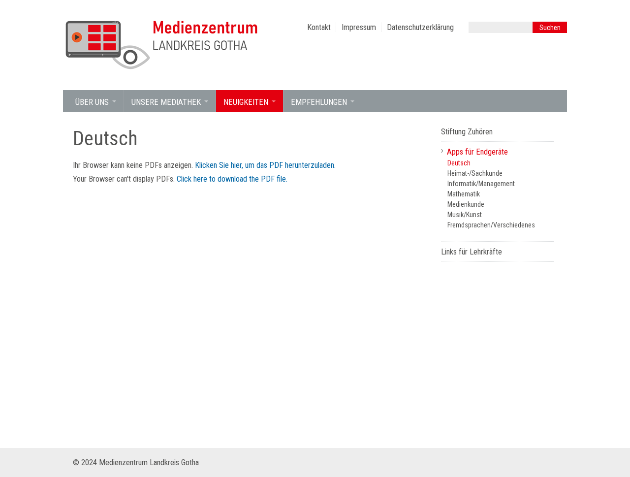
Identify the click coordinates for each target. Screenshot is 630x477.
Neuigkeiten (245, 102)
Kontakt (319, 27)
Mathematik (463, 194)
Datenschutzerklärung (420, 27)
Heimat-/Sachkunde (475, 173)
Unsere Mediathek (166, 102)
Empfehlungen (319, 102)
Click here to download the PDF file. (232, 179)
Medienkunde (465, 204)
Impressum (359, 27)
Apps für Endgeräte (477, 152)
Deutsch (459, 163)
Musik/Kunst (464, 215)
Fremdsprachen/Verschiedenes (491, 225)
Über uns (92, 102)
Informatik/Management (481, 184)
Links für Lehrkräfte (471, 251)
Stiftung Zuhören (467, 131)
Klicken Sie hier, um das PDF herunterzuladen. (265, 165)
